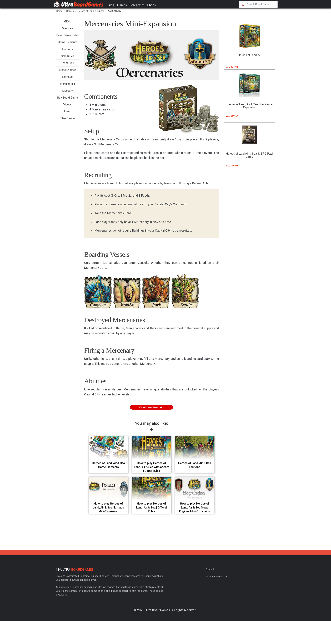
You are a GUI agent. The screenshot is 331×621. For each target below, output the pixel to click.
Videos (67, 104)
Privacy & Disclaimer (216, 576)
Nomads (67, 76)
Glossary (67, 90)
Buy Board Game (67, 97)
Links (67, 111)
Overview (67, 28)
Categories (136, 5)
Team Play (67, 63)
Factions (67, 49)
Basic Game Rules (67, 35)
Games (122, 5)
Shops (151, 5)
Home (59, 11)
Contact (209, 569)
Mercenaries (67, 83)
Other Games (67, 118)
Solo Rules (67, 56)
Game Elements (67, 42)
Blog (111, 5)
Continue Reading (151, 407)
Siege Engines (67, 70)
